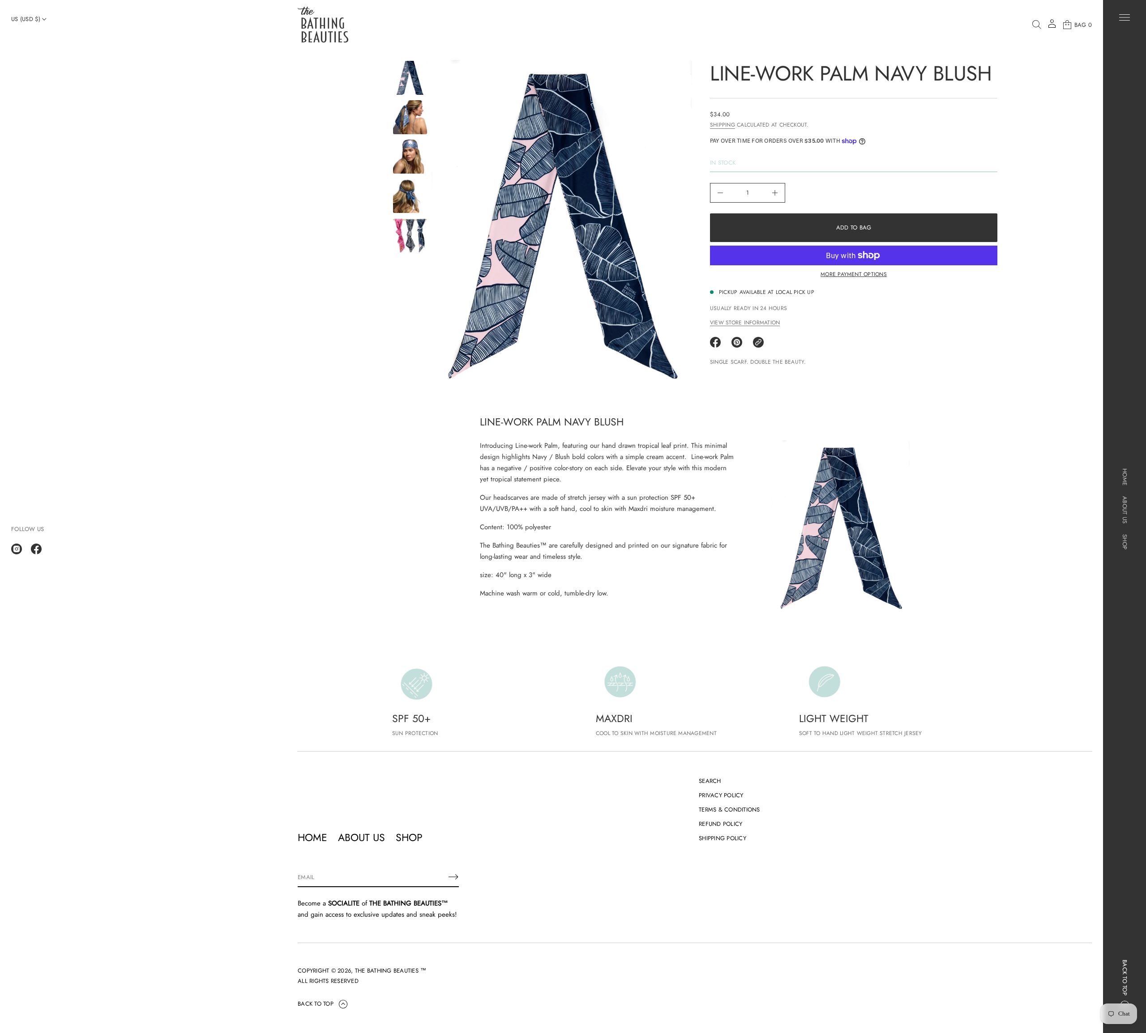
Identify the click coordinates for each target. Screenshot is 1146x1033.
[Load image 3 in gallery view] (410, 157)
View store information (745, 322)
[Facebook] (36, 549)
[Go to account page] (1052, 26)
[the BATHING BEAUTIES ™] (323, 25)
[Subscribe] (453, 876)
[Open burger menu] (1124, 17)
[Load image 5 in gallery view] (410, 235)
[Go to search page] (1037, 24)
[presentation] (562, 223)
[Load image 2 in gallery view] (410, 117)
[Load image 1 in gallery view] (410, 78)
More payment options (854, 274)
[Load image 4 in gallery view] (410, 196)
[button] (1037, 24)
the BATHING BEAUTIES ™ (391, 970)
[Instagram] (16, 549)
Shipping (722, 125)
